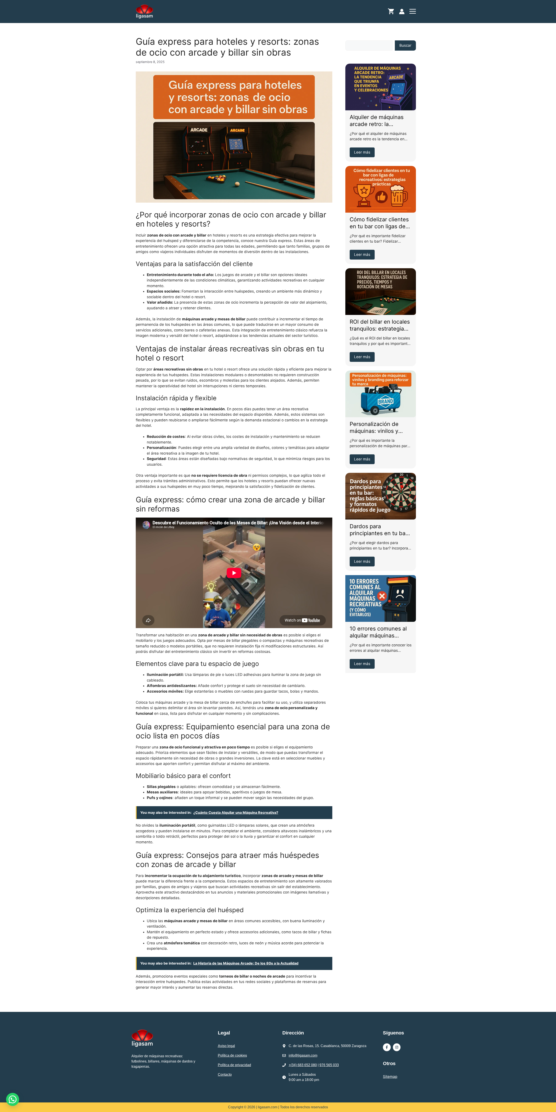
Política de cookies (232, 1055)
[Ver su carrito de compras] (391, 12)
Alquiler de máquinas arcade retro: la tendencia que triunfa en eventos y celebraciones (377, 121)
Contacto (225, 1074)
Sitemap (390, 1076)
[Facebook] (387, 1047)
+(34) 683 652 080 (303, 1065)
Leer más (362, 152)
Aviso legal (226, 1046)
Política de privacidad (234, 1065)
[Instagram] (397, 1047)
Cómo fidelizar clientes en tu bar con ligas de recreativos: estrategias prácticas (380, 223)
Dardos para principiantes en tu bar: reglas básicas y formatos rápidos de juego (379, 530)
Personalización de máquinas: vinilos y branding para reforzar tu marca (378, 428)
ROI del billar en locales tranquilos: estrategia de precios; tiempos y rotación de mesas (380, 325)
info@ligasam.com (303, 1055)
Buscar (405, 45)
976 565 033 (329, 1065)
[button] (412, 12)
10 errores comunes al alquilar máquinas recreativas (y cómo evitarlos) (378, 632)
